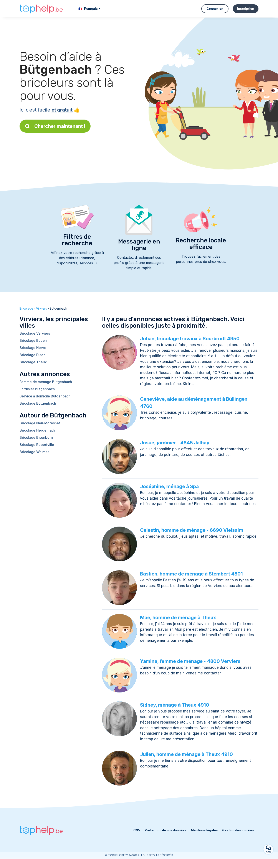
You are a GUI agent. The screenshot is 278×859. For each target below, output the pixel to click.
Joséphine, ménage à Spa (169, 486)
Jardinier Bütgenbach (37, 389)
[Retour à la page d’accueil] (41, 8)
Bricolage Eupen (33, 340)
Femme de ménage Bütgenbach (46, 382)
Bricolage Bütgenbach (38, 403)
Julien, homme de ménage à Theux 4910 (186, 754)
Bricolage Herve (33, 347)
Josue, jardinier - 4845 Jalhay (174, 442)
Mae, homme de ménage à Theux (178, 617)
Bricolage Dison (32, 355)
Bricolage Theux (33, 362)
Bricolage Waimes (34, 452)
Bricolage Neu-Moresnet (40, 423)
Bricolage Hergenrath (37, 430)
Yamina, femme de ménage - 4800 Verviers (190, 661)
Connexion (215, 8)
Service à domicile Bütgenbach (45, 396)
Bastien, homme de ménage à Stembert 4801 (191, 574)
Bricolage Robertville (37, 444)
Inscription (245, 8)
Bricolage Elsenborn (36, 437)
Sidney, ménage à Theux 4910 (174, 705)
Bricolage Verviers (35, 333)
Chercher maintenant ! (59, 126)
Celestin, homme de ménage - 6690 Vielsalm (191, 530)
